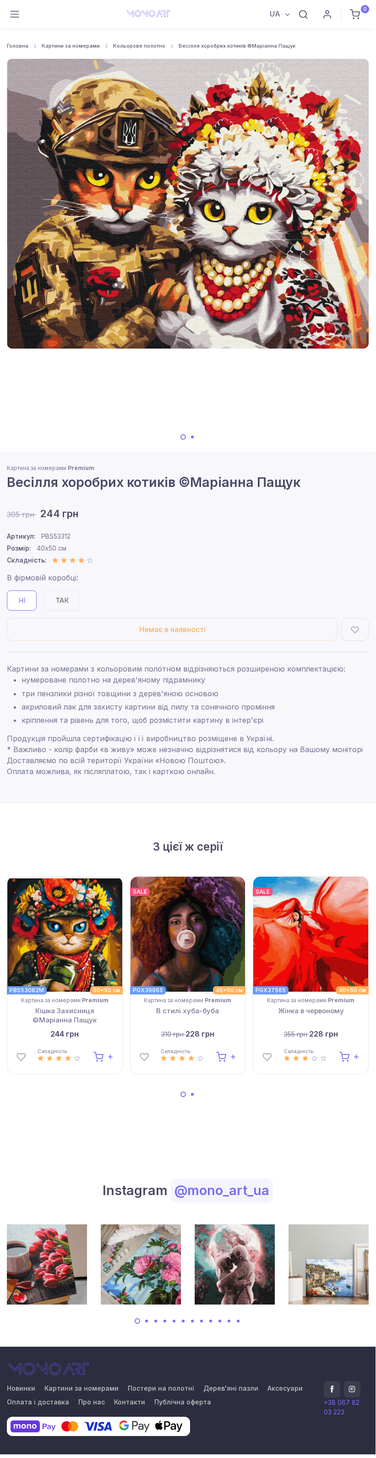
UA (276, 13)
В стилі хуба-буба (187, 1010)
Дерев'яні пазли (230, 1388)
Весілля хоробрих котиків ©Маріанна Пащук (237, 46)
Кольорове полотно (139, 46)
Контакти (129, 1402)
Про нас (91, 1402)
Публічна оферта (182, 1402)
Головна (17, 46)
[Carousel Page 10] (220, 1321)
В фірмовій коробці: (42, 577)
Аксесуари (285, 1388)
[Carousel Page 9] (210, 1321)
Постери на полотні (161, 1388)
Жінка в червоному (311, 1010)
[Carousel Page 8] (201, 1321)
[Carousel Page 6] (183, 1321)
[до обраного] (355, 629)
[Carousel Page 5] (174, 1321)
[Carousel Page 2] (192, 437)
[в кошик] (103, 1056)
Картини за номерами (71, 46)
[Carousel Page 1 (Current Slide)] (183, 437)
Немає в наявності (172, 629)
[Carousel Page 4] (165, 1321)
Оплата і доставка (38, 1402)
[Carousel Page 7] (192, 1321)
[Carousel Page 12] (238, 1321)
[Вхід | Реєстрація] (327, 14)
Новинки (21, 1388)
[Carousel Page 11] (229, 1321)
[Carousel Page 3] (155, 1321)
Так (62, 600)
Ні (21, 600)
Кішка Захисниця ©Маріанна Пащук (65, 1015)
